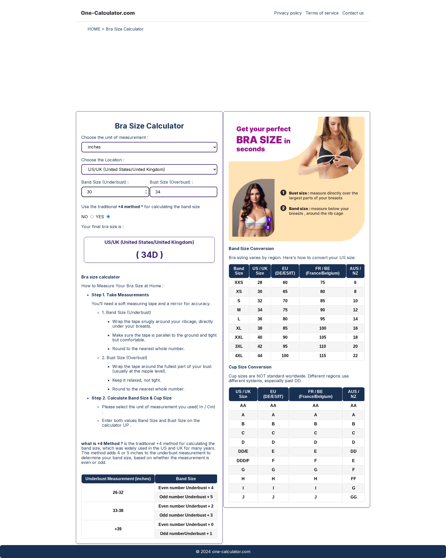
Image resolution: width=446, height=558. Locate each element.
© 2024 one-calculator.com (223, 551)
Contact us (353, 13)
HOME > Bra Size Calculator (115, 29)
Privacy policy (288, 13)
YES (100, 216)
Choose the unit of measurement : (114, 137)
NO (85, 216)
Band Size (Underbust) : (105, 182)
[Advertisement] (223, 73)
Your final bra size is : (102, 226)
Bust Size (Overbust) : (171, 182)
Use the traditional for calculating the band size (140, 206)
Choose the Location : (102, 159)
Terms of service (322, 13)
